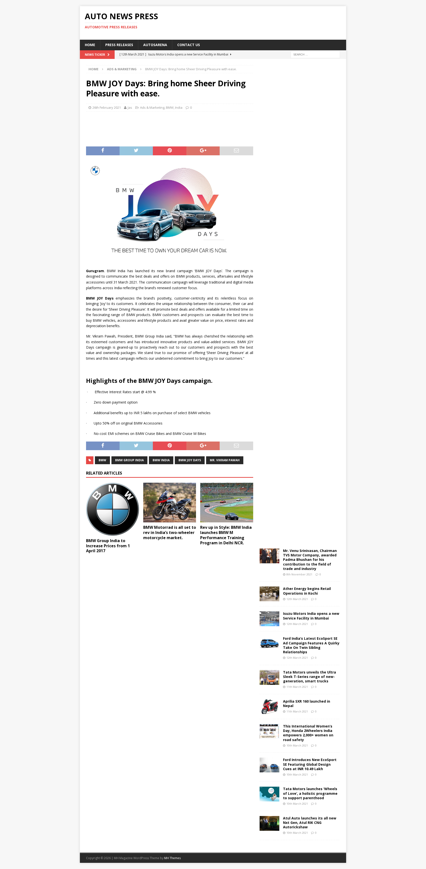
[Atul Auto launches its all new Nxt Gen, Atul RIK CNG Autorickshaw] (269, 823)
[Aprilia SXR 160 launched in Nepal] (269, 706)
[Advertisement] (260, 22)
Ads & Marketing (152, 107)
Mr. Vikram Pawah (225, 460)
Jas (130, 107)
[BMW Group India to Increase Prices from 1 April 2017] (112, 509)
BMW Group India (129, 460)
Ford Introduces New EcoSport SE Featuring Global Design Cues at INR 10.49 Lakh (310, 764)
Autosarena (155, 44)
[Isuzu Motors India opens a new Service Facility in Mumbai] (269, 618)
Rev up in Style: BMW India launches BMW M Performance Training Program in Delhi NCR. (226, 535)
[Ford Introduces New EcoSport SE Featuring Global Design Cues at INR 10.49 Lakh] (269, 765)
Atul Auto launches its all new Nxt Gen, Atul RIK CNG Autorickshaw (309, 822)
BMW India (161, 460)
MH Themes (172, 858)
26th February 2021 (106, 107)
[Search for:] (315, 54)
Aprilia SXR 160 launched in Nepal (306, 703)
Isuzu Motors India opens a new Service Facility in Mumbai (311, 615)
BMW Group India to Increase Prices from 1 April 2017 (108, 546)
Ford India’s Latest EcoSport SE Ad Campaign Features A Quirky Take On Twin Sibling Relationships (311, 645)
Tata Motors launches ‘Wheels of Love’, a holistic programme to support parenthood (310, 793)
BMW (170, 107)
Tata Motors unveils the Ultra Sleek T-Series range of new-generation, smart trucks (309, 676)
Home (90, 44)
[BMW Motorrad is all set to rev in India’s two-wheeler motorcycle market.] (169, 502)
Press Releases (119, 44)
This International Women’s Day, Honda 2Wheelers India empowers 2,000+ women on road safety (308, 733)
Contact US (188, 44)
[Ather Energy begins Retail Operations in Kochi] (269, 593)
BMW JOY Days (189, 460)
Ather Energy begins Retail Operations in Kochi (307, 590)
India (178, 107)
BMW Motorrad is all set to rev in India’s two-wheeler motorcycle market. (169, 532)
